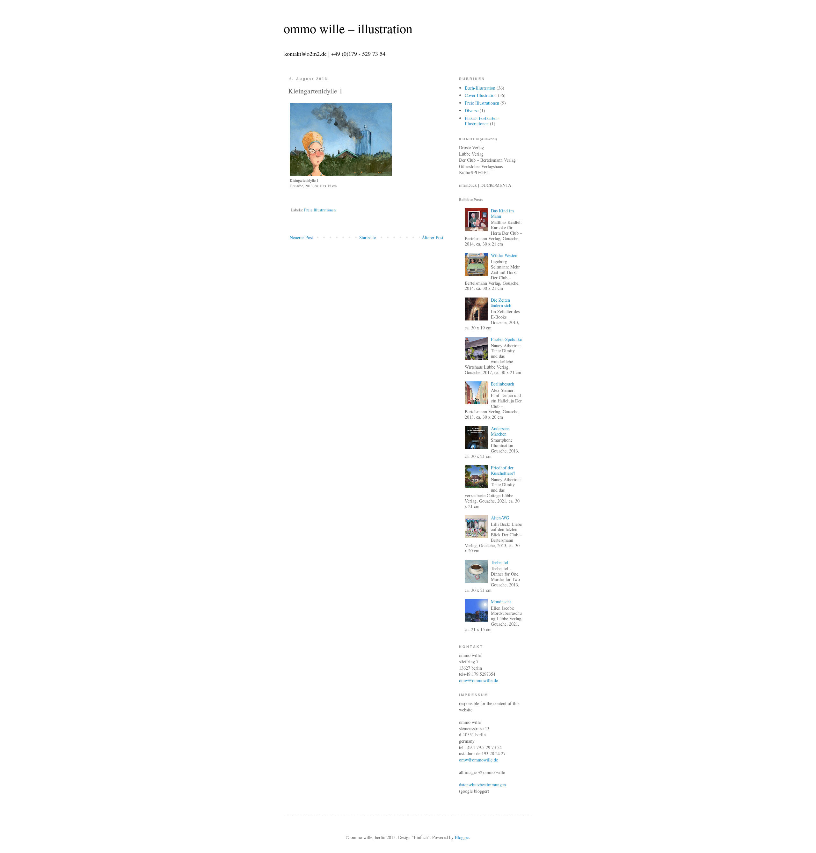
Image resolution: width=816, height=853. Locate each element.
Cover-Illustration (481, 95)
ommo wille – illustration (348, 28)
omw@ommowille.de (478, 680)
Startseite (367, 237)
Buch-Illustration (480, 88)
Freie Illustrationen (320, 210)
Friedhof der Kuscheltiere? (503, 470)
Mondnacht (501, 602)
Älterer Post (432, 237)
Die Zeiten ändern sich (501, 302)
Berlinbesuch (502, 384)
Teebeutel (499, 562)
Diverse (471, 110)
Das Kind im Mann (502, 213)
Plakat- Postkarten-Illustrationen (482, 121)
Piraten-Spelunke (506, 339)
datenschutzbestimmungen (482, 785)
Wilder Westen (504, 255)
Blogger (462, 837)
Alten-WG (500, 518)
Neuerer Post (301, 237)
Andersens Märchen (500, 431)
